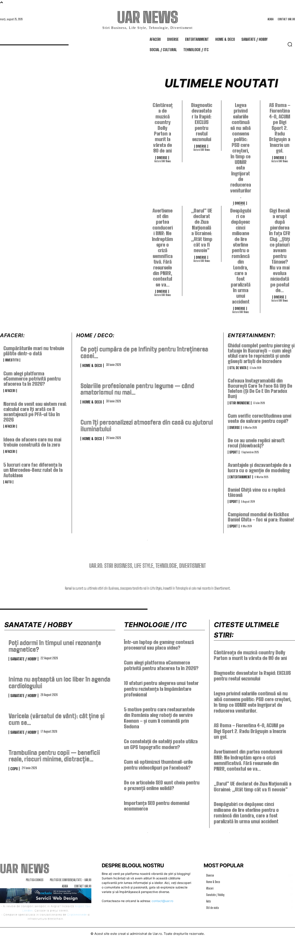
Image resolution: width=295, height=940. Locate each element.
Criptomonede (77, 914)
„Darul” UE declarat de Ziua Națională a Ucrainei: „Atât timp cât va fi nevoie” (201, 231)
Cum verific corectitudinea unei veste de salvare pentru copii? (259, 418)
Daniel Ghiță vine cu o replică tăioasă (256, 492)
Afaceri (10, 390)
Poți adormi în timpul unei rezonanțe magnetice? (55, 646)
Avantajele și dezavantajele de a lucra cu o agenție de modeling (259, 467)
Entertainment (240, 477)
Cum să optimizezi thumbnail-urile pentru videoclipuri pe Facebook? (158, 764)
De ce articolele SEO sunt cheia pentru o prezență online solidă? (162, 785)
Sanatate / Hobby (23, 659)
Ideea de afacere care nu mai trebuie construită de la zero (32, 442)
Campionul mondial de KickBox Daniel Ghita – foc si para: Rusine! (261, 517)
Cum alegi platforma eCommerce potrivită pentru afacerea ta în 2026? (32, 379)
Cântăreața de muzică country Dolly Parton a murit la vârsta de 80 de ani (163, 128)
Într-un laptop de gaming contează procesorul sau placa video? (159, 645)
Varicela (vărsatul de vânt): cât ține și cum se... (57, 719)
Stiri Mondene (239, 403)
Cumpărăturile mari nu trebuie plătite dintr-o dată (33, 350)
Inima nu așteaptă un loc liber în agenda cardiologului (59, 682)
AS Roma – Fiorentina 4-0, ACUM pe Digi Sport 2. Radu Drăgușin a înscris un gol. (279, 128)
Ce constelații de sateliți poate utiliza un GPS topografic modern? (161, 744)
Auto (8, 482)
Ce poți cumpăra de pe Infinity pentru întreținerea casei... (144, 352)
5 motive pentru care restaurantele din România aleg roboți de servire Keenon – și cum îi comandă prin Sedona (159, 718)
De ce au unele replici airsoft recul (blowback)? (256, 443)
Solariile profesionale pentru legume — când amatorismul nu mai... (137, 389)
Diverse (162, 157)
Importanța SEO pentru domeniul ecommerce (156, 806)
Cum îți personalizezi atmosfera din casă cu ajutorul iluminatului (147, 426)
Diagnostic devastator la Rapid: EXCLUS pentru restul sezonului (201, 122)
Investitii (12, 360)
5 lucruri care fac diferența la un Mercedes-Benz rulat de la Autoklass (33, 470)
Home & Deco (92, 365)
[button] (290, 44)
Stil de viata (237, 368)
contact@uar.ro (162, 901)
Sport (233, 452)
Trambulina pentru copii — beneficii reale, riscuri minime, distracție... (54, 756)
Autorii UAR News (162, 161)
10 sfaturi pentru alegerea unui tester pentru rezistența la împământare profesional (161, 689)
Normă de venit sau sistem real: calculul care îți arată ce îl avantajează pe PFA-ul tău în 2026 (35, 412)
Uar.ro (157, 934)
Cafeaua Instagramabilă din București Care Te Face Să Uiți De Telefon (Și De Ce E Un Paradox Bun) (260, 388)
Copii (14, 769)
